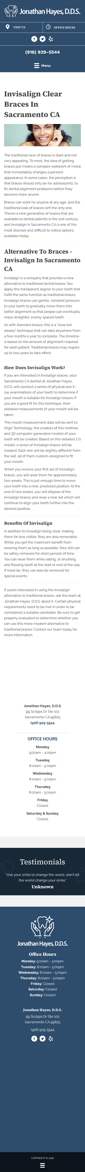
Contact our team (47, 629)
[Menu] (42, 1165)
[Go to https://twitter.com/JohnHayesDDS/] (42, 39)
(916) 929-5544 (42, 52)
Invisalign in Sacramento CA (33, 224)
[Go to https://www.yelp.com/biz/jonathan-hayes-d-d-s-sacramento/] (51, 39)
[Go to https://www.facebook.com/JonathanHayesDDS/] (34, 39)
